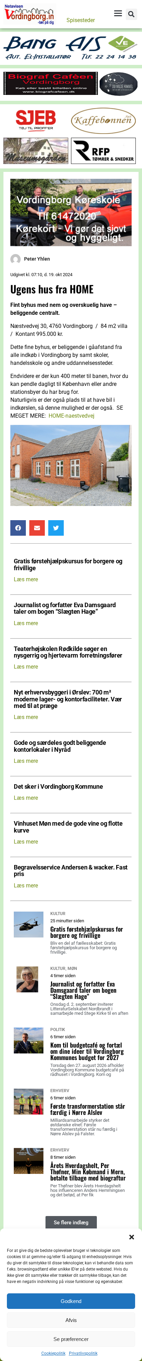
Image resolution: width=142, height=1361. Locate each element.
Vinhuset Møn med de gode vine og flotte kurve (68, 827)
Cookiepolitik (53, 1353)
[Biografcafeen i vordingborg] (50, 93)
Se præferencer (71, 1339)
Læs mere (26, 579)
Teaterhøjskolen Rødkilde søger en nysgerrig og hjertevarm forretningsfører (68, 652)
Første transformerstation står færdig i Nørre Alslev (87, 1109)
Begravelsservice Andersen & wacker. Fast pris (71, 870)
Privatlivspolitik (83, 1353)
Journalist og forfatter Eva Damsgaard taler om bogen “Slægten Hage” (65, 608)
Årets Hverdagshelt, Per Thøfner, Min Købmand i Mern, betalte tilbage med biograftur (88, 1171)
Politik (57, 1029)
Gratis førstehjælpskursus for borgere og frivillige (68, 564)
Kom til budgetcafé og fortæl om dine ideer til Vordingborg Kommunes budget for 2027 (87, 1051)
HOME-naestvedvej (71, 415)
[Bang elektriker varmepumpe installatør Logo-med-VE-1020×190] (71, 58)
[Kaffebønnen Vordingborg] (103, 132)
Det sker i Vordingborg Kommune (58, 787)
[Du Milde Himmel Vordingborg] (119, 94)
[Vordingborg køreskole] (71, 244)
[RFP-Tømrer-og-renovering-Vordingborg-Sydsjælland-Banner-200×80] (103, 162)
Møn (72, 968)
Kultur (57, 913)
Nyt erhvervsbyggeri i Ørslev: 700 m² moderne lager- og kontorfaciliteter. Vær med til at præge (68, 699)
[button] (131, 1237)
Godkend (71, 1301)
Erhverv (59, 1090)
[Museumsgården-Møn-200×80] (35, 162)
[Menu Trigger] (117, 13)
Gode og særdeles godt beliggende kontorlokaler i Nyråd (60, 746)
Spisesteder (81, 20)
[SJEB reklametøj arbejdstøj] (35, 132)
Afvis (71, 1320)
